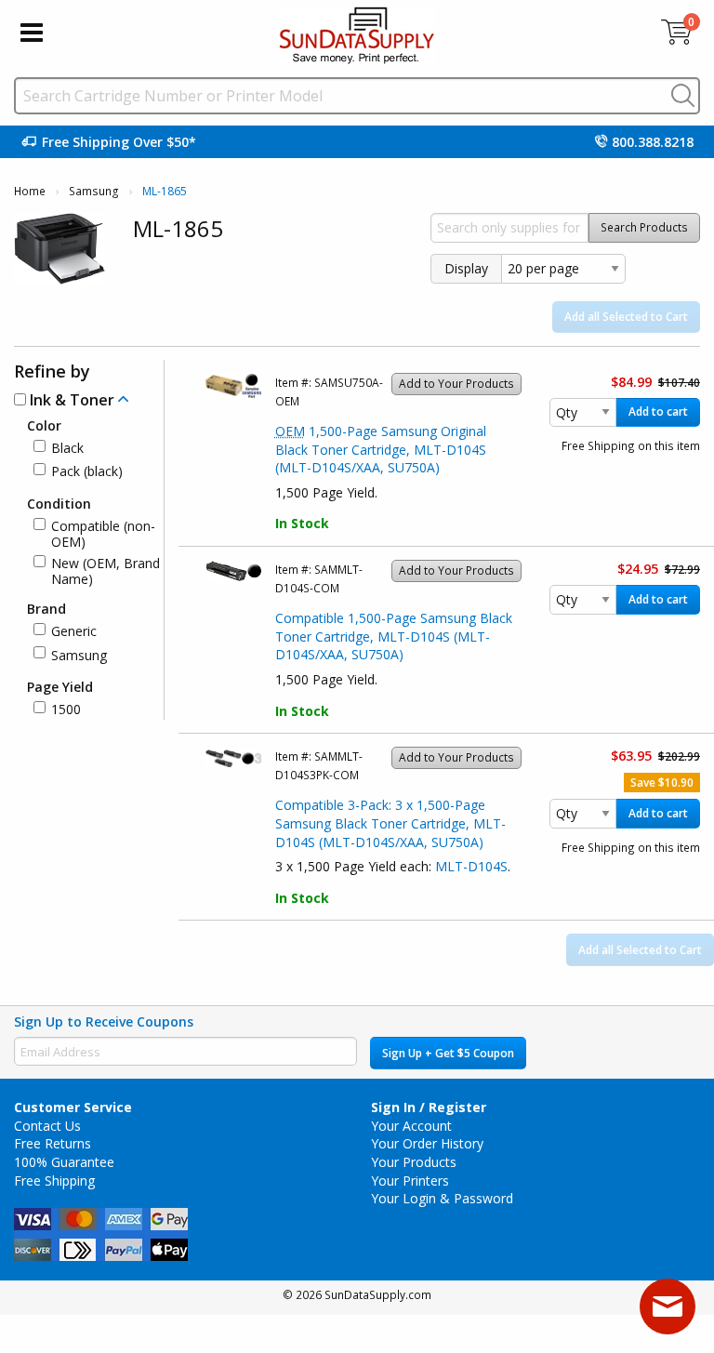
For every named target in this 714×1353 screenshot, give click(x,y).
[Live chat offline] (667, 1306)
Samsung (94, 191)
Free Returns (52, 1143)
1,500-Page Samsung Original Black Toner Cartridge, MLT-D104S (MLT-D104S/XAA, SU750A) (380, 449)
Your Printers (410, 1180)
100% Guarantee (64, 1162)
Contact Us (47, 1125)
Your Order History (427, 1143)
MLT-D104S (471, 866)
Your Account (411, 1125)
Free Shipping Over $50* (119, 142)
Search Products (644, 227)
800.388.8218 (653, 142)
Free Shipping (54, 1180)
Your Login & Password (442, 1198)
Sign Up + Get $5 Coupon (448, 1053)
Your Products (413, 1162)
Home (30, 191)
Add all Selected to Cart (626, 317)
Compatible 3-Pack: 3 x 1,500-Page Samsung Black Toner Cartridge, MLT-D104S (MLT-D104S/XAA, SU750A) (390, 823)
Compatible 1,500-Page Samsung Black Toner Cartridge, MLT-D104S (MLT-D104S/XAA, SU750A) (393, 636)
